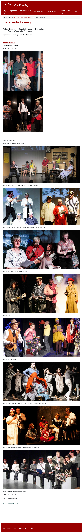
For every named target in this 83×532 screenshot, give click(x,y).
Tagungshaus (38, 11)
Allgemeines (13, 11)
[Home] (4, 13)
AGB (15, 528)
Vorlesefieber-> (9, 43)
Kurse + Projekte (66, 11)
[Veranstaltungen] (21, 13)
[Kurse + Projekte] (62, 13)
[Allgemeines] (10, 13)
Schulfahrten (52, 11)
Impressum (7, 528)
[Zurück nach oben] (80, 529)
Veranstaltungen (25, 11)
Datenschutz (23, 528)
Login (32, 528)
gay (76, 11)
